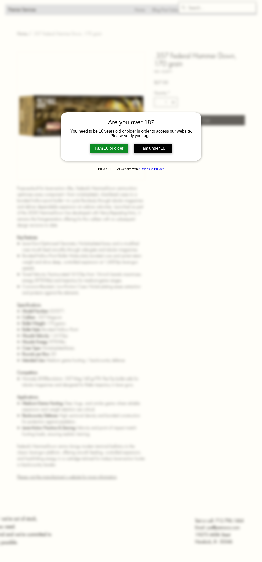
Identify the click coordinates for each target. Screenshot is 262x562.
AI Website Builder (151, 169)
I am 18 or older (109, 148)
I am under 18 (152, 148)
